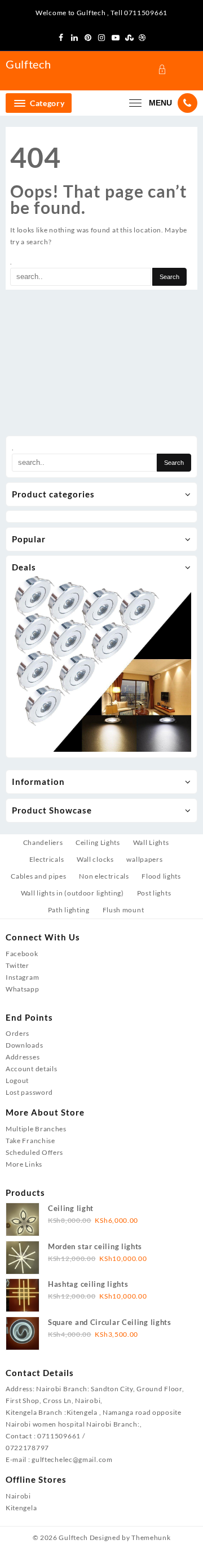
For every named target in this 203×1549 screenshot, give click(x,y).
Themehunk (150, 1537)
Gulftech (28, 64)
